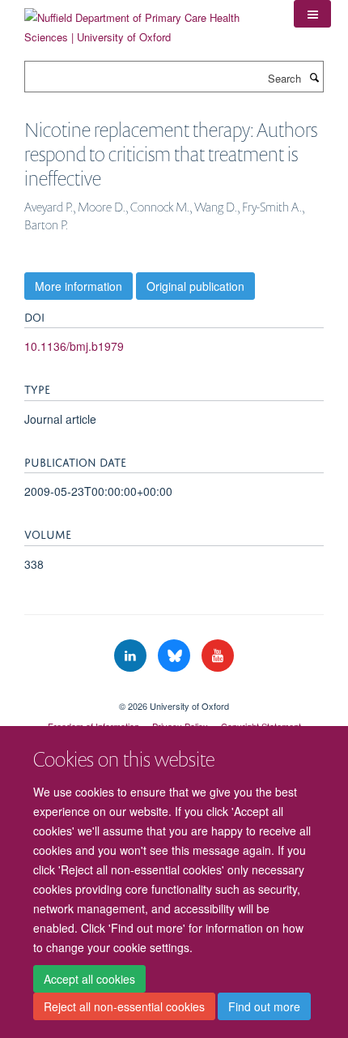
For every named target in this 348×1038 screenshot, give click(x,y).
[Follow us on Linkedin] (132, 656)
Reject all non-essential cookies (124, 1006)
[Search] (314, 77)
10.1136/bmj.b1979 (74, 346)
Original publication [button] (195, 286)
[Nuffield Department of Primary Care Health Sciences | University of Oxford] (146, 21)
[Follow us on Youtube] (218, 656)
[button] (312, 14)
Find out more (264, 1006)
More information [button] (78, 286)
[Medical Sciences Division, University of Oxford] (174, 692)
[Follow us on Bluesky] (175, 656)
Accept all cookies (89, 979)
